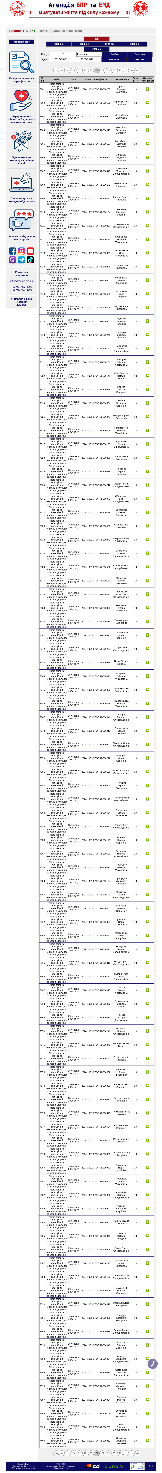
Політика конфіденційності (23, 1466)
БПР (29, 30)
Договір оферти (23, 1464)
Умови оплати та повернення (23, 1468)
